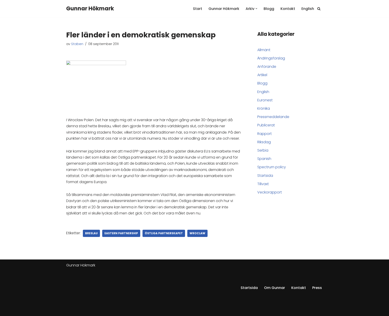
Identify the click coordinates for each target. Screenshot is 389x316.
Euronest (265, 100)
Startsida (265, 175)
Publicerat (266, 125)
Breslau (91, 233)
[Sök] (319, 8)
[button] (256, 8)
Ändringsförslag (271, 58)
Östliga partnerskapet (164, 233)
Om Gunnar (274, 287)
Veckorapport (269, 192)
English (307, 8)
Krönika (263, 108)
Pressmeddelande (273, 116)
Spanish (264, 158)
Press (317, 287)
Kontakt (287, 8)
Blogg (269, 8)
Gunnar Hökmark (223, 8)
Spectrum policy (271, 167)
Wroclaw (197, 233)
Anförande (266, 66)
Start (197, 8)
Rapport (264, 133)
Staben (77, 44)
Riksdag (264, 142)
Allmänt (263, 49)
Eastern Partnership (121, 233)
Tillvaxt (263, 183)
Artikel (262, 74)
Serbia (262, 150)
